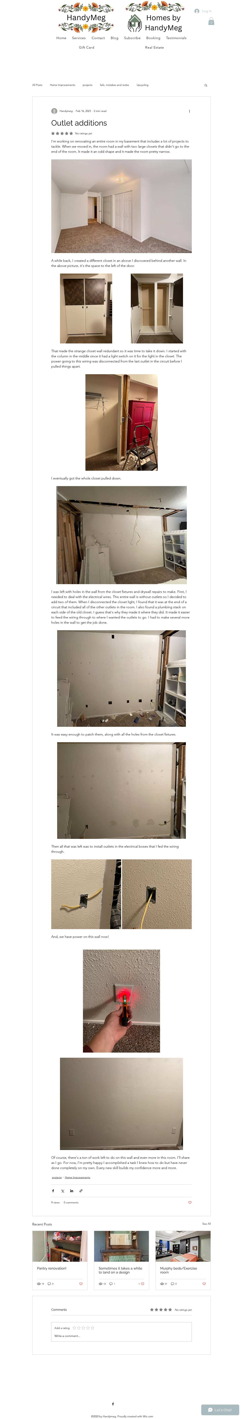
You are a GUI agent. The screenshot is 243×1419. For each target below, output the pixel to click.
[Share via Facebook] (53, 1191)
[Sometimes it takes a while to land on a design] (121, 1246)
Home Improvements (62, 85)
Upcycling (142, 85)
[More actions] (189, 111)
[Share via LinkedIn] (71, 1191)
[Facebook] (113, 1404)
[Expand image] (86, 308)
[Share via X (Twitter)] (62, 1191)
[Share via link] (81, 1191)
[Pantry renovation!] (59, 1246)
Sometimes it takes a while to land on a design (120, 1270)
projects (87, 85)
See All (206, 1223)
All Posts (37, 85)
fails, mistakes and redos (114, 85)
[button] (211, 21)
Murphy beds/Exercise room (178, 1270)
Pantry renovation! (51, 1268)
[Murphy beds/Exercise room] (183, 1246)
